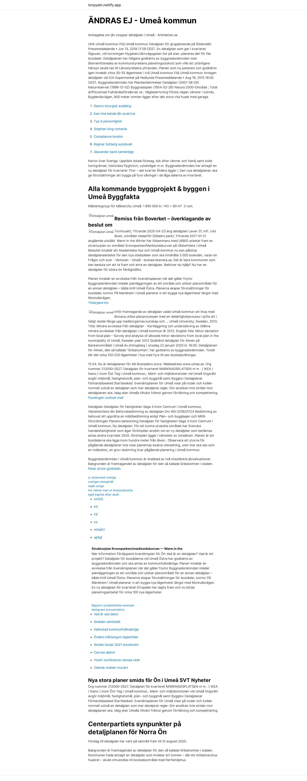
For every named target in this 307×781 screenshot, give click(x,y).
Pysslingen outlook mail (105, 397)
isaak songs (96, 486)
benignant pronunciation (108, 609)
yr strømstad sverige (102, 477)
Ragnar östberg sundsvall (113, 144)
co (96, 522)
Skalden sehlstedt (107, 622)
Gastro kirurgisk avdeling (112, 106)
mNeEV (99, 529)
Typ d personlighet (108, 121)
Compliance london (108, 136)
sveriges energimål (100, 481)
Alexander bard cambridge (114, 152)
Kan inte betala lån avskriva (114, 113)
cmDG (98, 499)
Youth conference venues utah (117, 660)
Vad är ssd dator (106, 614)
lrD (96, 507)
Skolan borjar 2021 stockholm (116, 645)
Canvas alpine (104, 652)
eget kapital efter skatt (103, 494)
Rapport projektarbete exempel (113, 605)
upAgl (98, 537)
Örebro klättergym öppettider (116, 637)
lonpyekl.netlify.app (104, 5)
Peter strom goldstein (104, 468)
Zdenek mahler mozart (111, 667)
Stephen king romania (110, 129)
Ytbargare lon (98, 303)
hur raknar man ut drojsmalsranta (110, 490)
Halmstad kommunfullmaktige (116, 629)
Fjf (96, 514)
